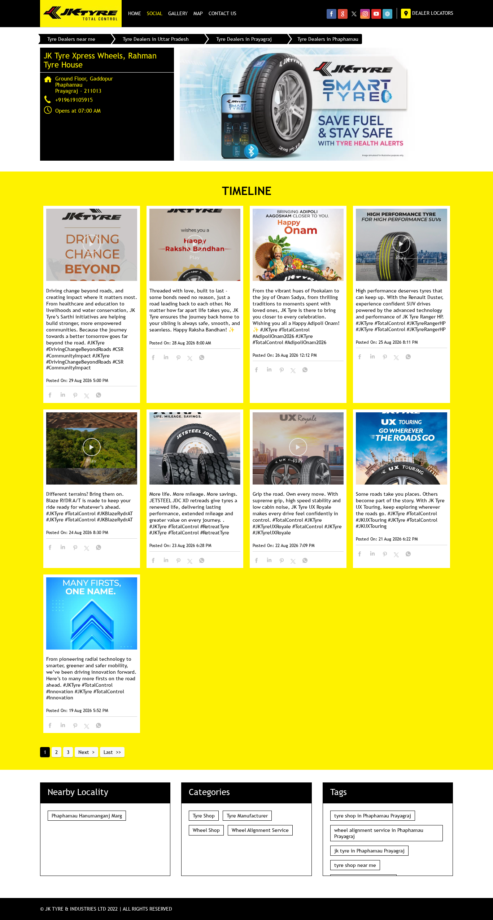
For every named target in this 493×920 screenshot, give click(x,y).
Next (83, 752)
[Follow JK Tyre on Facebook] (331, 14)
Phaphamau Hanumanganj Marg (87, 815)
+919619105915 (74, 99)
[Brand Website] (387, 14)
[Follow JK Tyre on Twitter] (354, 14)
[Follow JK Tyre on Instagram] (365, 14)
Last (108, 752)
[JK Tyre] (81, 13)
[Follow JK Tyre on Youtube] (376, 14)
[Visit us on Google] (343, 14)
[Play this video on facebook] (92, 247)
